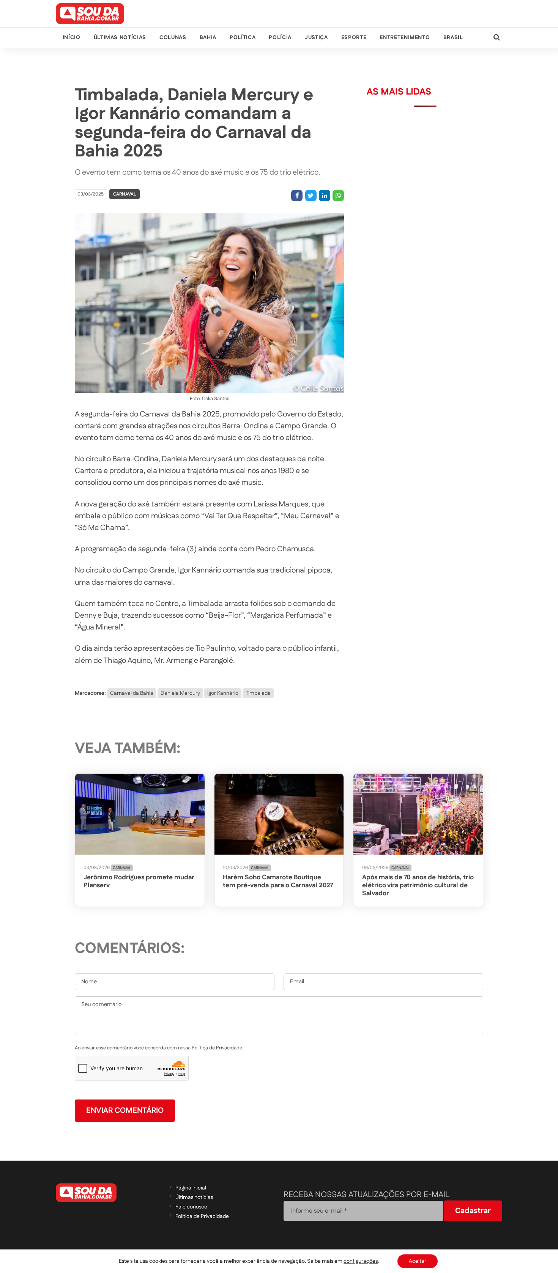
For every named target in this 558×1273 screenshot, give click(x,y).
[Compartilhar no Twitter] (311, 195)
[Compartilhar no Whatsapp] (338, 195)
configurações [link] (361, 1261)
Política (242, 37)
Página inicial (190, 1188)
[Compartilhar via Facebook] (297, 195)
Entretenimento (405, 37)
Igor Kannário (222, 693)
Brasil (453, 37)
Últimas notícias (120, 37)
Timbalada (258, 693)
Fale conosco (191, 1207)
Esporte (353, 37)
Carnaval (124, 194)
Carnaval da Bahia (131, 693)
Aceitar (417, 1261)
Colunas (172, 37)
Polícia (280, 37)
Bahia (208, 37)
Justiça (316, 37)
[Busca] (496, 38)
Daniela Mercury (180, 693)
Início (71, 37)
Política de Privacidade (202, 1216)
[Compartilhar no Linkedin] (324, 195)
